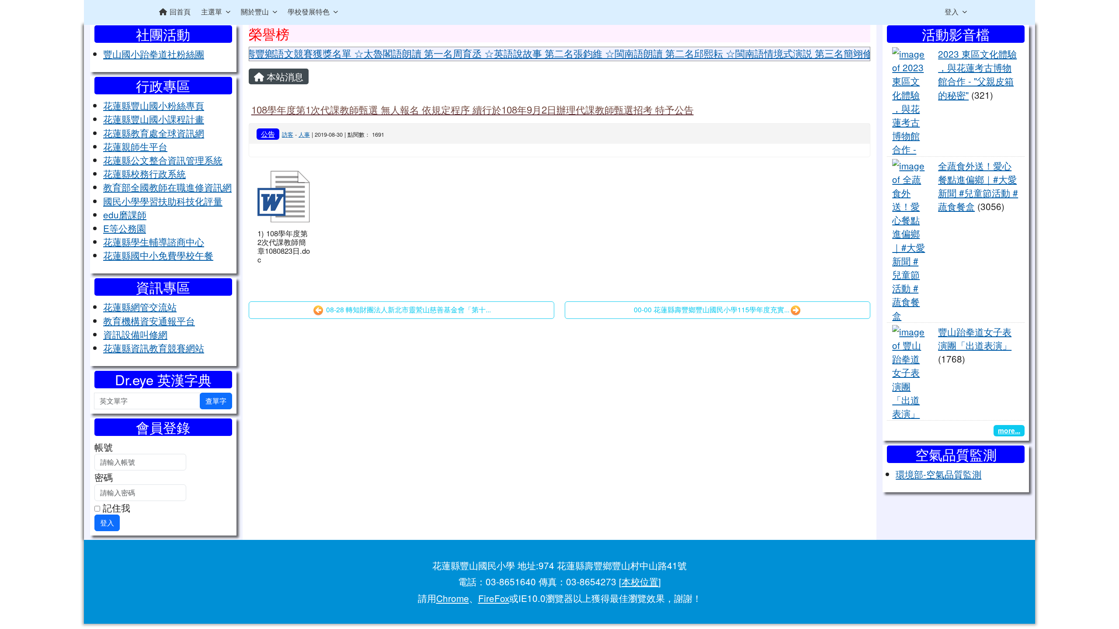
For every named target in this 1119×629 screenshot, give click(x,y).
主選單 (211, 12)
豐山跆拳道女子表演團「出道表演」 (974, 338)
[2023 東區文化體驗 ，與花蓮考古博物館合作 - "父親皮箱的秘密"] (910, 100)
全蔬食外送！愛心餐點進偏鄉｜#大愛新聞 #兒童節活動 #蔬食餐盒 (978, 186)
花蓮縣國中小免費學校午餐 (158, 255)
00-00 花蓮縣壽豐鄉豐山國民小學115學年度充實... (711, 309)
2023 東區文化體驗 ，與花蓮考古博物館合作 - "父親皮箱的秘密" (977, 74)
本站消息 (283, 76)
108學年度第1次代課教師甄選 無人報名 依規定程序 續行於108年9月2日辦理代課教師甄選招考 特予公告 (472, 109)
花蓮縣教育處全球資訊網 (153, 132)
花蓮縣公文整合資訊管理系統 (162, 159)
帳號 (103, 446)
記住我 (115, 507)
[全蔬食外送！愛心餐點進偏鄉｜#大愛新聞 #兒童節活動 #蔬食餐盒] (910, 238)
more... (1009, 430)
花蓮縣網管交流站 (140, 306)
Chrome (452, 598)
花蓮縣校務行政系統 (144, 173)
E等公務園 (124, 228)
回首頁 (180, 12)
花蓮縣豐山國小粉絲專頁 (153, 105)
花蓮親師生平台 (135, 146)
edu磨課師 (124, 214)
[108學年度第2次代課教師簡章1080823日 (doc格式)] (283, 196)
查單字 (215, 401)
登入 (952, 12)
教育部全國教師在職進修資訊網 (167, 187)
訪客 (287, 134)
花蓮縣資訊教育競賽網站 (153, 347)
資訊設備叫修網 (135, 334)
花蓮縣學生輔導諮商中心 (153, 241)
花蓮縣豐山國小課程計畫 (153, 118)
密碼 (103, 477)
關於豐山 (255, 12)
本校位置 (640, 581)
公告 (268, 133)
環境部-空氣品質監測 (938, 473)
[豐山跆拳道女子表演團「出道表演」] (910, 370)
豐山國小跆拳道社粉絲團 (153, 53)
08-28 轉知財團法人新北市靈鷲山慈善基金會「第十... (407, 309)
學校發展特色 (309, 12)
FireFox (493, 598)
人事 (304, 134)
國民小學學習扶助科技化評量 (162, 200)
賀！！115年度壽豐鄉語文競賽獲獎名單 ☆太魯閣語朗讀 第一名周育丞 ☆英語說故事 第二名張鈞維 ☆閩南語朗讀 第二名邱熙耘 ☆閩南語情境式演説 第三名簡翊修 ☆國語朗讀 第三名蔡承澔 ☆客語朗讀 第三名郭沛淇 (614, 53)
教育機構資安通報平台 (149, 320)
